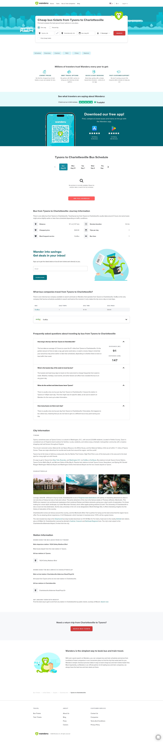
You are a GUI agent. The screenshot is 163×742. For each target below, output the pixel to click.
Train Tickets (37, 717)
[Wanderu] (41, 3)
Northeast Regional (91, 521)
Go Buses (93, 460)
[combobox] (46, 33)
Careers (65, 725)
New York (56, 460)
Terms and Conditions (98, 721)
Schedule (38, 53)
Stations (86, 53)
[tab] (43, 28)
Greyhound (58, 519)
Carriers (57, 53)
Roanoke (63, 460)
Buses (52, 3)
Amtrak (118, 519)
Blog (78, 3)
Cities (76, 53)
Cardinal (72, 521)
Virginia (55, 692)
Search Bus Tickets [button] (81, 629)
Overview (47, 53)
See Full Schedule (82, 198)
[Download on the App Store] (94, 128)
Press (65, 721)
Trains (58, 3)
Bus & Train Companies (68, 3)
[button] (111, 4)
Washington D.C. (75, 460)
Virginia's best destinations (87, 497)
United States (46, 692)
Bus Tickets (36, 692)
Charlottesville (64, 692)
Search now (104, 602)
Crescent (79, 521)
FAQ (66, 53)
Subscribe (40, 277)
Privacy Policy (95, 725)
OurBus (37, 309)
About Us (66, 713)
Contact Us (94, 713)
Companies (94, 717)
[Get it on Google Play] (114, 128)
